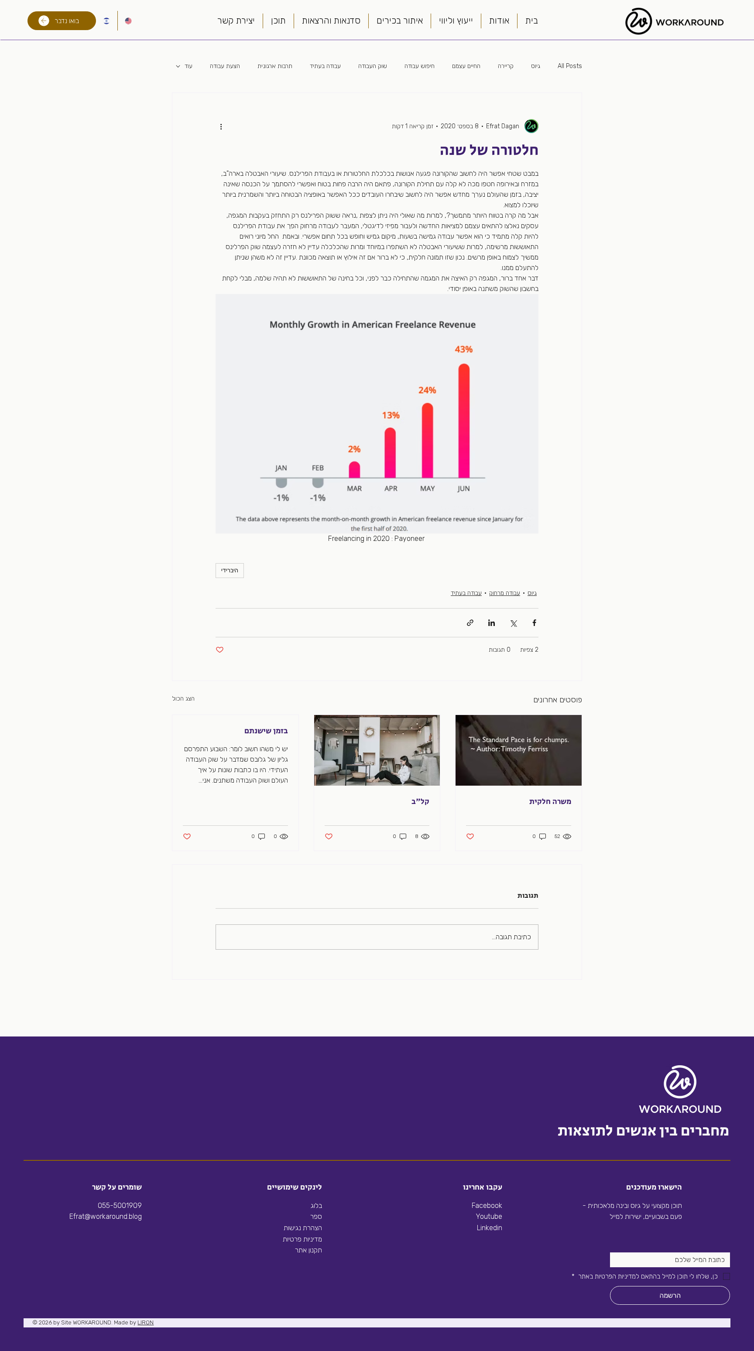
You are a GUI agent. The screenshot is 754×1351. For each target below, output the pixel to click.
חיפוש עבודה (419, 66)
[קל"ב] (377, 750)
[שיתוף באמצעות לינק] (470, 623)
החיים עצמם (466, 66)
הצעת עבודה (225, 66)
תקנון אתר (308, 1250)
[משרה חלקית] (519, 750)
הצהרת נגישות (303, 1228)
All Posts (570, 66)
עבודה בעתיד (325, 66)
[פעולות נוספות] (221, 126)
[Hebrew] (106, 21)
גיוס (535, 66)
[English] (128, 21)
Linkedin (488, 1228)
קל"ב (420, 801)
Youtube (489, 1216)
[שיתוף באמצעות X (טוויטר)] (513, 623)
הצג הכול (183, 698)
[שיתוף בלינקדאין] (491, 623)
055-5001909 (120, 1205)
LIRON (145, 1322)
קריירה (506, 66)
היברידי (229, 570)
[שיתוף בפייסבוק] (534, 623)
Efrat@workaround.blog (105, 1216)
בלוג (316, 1205)
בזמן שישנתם (266, 731)
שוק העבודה (372, 66)
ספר (316, 1216)
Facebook (487, 1205)
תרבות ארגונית (274, 66)
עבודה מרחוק (504, 593)
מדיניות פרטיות (302, 1239)
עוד (188, 66)
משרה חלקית (550, 801)
